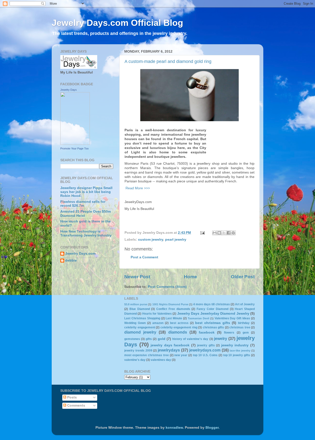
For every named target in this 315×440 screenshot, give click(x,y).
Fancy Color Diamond (212, 309)
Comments (75, 405)
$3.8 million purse (135, 304)
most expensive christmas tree (146, 355)
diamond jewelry (140, 332)
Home (190, 276)
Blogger (212, 427)
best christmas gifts (212, 323)
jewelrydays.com (204, 350)
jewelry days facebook (170, 345)
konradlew (174, 427)
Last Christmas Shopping (142, 318)
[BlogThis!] (219, 232)
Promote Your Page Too (74, 148)
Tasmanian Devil (198, 318)
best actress (179, 323)
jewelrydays (169, 350)
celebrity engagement (139, 327)
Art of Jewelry (245, 304)
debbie (71, 260)
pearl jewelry (175, 239)
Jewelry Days (68, 89)
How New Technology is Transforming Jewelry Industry (85, 233)
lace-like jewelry (240, 350)
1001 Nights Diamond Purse (170, 304)
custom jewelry (150, 239)
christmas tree (239, 327)
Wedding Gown (135, 323)
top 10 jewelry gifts (236, 355)
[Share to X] (223, 232)
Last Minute (174, 318)
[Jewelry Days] (75, 144)
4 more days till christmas (211, 304)
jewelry (220, 338)
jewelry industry (235, 345)
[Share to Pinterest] (233, 232)
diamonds (177, 332)
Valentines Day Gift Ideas (232, 318)
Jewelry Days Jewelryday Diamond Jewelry (213, 313)
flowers (229, 332)
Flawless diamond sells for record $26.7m (82, 203)
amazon (157, 323)
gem (246, 332)
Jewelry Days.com (80, 253)
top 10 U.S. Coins (205, 355)
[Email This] (214, 232)
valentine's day (134, 360)
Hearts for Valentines (157, 313)
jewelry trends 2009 (138, 350)
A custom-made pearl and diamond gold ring (168, 61)
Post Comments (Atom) (167, 287)
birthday (244, 323)
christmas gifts (213, 327)
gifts (149, 339)
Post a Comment (144, 257)
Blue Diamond (139, 309)
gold (161, 339)
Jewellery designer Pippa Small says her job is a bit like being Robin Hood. (86, 192)
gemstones (132, 339)
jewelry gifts (206, 345)
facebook (207, 332)
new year (180, 355)
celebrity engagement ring (178, 327)
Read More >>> (137, 188)
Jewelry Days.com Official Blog (117, 23)
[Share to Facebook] (228, 232)
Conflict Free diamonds (173, 309)
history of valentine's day (190, 339)
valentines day (161, 360)
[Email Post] (202, 233)
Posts (71, 397)
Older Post (243, 276)
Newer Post (137, 276)
